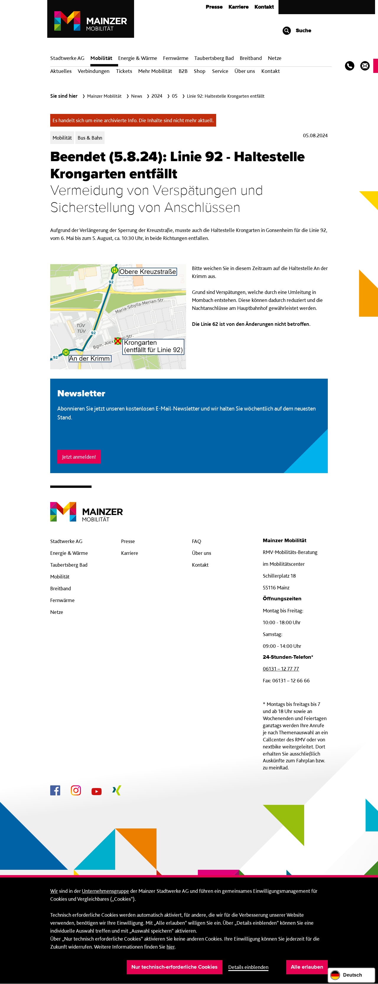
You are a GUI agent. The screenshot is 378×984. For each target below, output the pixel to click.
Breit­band (251, 58)
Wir (54, 891)
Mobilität (101, 58)
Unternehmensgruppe (105, 891)
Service (220, 71)
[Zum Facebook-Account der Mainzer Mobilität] (55, 791)
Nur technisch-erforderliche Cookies (174, 967)
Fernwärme (62, 600)
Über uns (244, 71)
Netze (274, 58)
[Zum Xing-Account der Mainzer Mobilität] (116, 791)
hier (171, 947)
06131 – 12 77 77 (281, 669)
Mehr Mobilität (155, 71)
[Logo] (86, 507)
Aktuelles (60, 71)
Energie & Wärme (137, 58)
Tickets (124, 71)
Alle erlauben (307, 967)
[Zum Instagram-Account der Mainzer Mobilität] (76, 791)
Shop (200, 71)
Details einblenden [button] (248, 967)
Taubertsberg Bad (214, 58)
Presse (214, 7)
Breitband (60, 588)
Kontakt (264, 7)
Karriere (239, 7)
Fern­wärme (175, 58)
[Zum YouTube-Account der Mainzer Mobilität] (97, 792)
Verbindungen (94, 71)
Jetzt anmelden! (79, 457)
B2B (183, 71)
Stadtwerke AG (67, 58)
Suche (302, 30)
